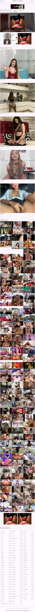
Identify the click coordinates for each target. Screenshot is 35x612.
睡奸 (20, 2)
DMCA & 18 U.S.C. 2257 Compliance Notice (23, 610)
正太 (8, 2)
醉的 (30, 2)
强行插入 (33, 2)
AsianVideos (17, 1)
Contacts (7, 610)
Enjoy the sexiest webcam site (14, 40)
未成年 (13, 2)
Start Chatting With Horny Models (13, 35)
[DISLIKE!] (3, 11)
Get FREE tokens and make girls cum (5, 146)
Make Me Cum (2, 79)
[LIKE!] (0, 11)
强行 (16, 2)
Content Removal (13, 610)
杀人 (11, 2)
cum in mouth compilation (25, 2)
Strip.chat (13, 37)
